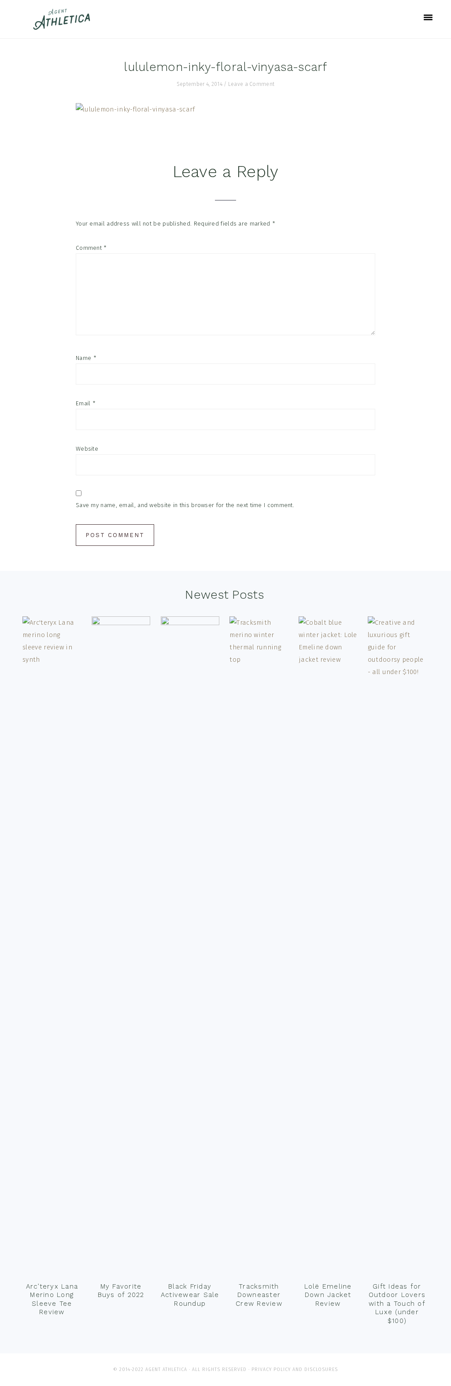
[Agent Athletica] (63, 25)
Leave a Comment (251, 84)
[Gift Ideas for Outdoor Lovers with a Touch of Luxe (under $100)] (397, 946)
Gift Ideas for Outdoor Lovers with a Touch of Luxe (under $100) (397, 1303)
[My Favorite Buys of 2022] (121, 946)
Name (86, 358)
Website (87, 448)
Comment (91, 248)
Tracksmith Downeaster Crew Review (259, 1295)
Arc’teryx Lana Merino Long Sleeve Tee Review (52, 1299)
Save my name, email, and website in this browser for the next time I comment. (185, 505)
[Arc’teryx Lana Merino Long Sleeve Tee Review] (51, 946)
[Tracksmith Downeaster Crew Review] (258, 946)
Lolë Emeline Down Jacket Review (328, 1295)
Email (86, 403)
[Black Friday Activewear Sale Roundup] (190, 946)
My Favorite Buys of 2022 (121, 1290)
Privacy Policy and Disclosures (294, 1369)
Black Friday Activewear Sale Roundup (190, 1295)
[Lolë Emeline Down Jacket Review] (328, 946)
